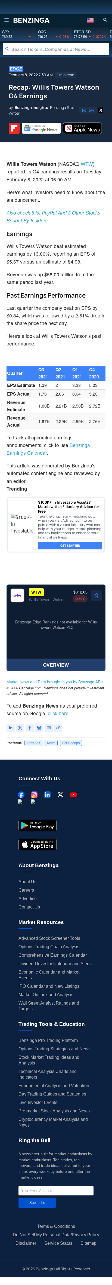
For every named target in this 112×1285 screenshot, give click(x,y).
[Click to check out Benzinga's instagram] (34, 794)
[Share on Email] (49, 728)
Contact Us (29, 907)
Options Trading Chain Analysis (48, 946)
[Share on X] (20, 728)
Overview (56, 664)
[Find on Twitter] (100, 110)
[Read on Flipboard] (14, 128)
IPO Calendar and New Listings (48, 986)
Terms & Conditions (56, 1226)
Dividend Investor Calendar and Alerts (55, 963)
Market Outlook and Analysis (45, 994)
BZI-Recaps (71, 743)
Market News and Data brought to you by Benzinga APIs (55, 681)
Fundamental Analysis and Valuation (53, 1085)
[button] (90, 20)
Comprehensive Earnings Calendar (52, 955)
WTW (87, 163)
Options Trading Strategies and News (54, 1049)
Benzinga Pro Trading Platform (48, 1040)
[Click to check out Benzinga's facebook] (21, 794)
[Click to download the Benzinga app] (37, 825)
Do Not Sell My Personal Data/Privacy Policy (56, 1234)
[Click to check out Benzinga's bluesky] (21, 807)
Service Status (58, 1243)
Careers (26, 890)
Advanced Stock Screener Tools (49, 938)
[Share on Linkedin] (11, 728)
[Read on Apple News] (82, 128)
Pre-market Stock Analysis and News (54, 1111)
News (51, 743)
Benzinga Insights (31, 107)
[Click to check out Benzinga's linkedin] (47, 794)
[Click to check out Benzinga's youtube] (73, 794)
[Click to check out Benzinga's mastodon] (34, 807)
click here (58, 713)
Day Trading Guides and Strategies (52, 1094)
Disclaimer (25, 1243)
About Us (27, 881)
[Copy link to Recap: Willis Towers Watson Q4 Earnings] (58, 728)
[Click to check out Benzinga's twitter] (60, 794)
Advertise (27, 898)
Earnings (33, 743)
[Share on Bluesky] (39, 728)
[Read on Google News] (41, 128)
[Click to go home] (31, 20)
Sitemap (88, 1243)
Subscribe (37, 1203)
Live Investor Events (37, 1102)
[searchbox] (60, 49)
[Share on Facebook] (30, 728)
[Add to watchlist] (96, 595)
